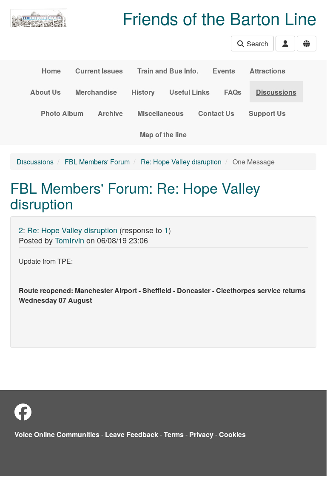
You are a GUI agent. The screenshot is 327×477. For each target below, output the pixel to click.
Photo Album (62, 113)
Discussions (276, 92)
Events (224, 71)
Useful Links (189, 92)
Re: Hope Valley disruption (181, 162)
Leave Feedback (131, 434)
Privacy (201, 434)
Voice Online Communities (57, 434)
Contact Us (216, 113)
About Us (45, 92)
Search (256, 43)
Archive (110, 113)
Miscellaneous (160, 113)
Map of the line (163, 134)
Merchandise (96, 92)
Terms (174, 434)
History (143, 92)
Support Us (267, 113)
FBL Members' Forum (97, 162)
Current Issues (99, 71)
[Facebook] (22, 411)
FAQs (233, 92)
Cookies (232, 434)
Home (51, 71)
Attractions (267, 71)
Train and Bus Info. (167, 71)
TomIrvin (69, 240)
